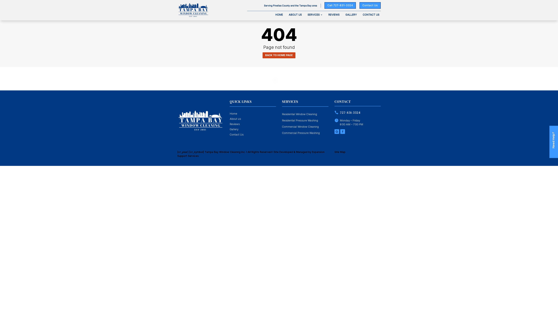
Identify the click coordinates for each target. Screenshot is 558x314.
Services (314, 15)
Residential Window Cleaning (299, 114)
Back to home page (279, 55)
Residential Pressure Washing (300, 120)
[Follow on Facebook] (342, 131)
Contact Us (370, 5)
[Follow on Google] (337, 131)
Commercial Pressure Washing (301, 132)
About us (235, 118)
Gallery (351, 15)
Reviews (334, 15)
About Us (295, 15)
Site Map (340, 152)
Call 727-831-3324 (340, 5)
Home (279, 15)
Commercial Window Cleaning (300, 126)
